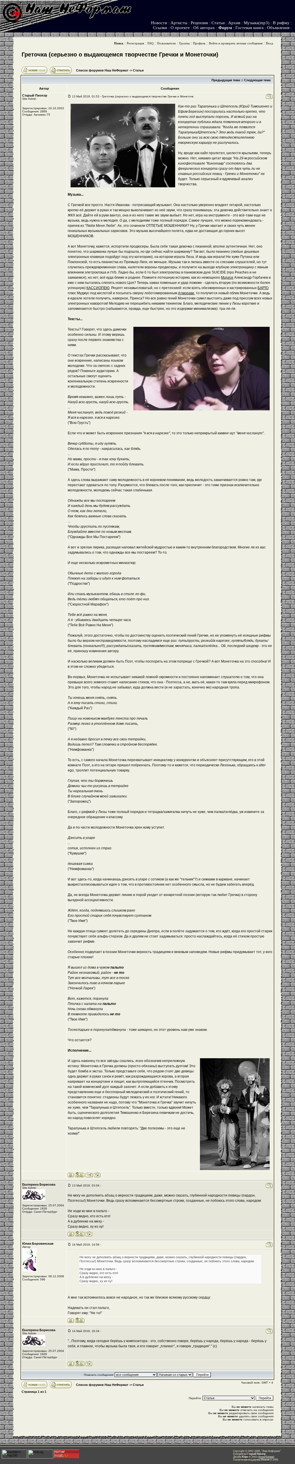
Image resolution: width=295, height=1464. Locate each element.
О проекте (180, 27)
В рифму (281, 22)
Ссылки (160, 27)
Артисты (179, 22)
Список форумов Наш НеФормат (102, 70)
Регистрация (135, 43)
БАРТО (263, 288)
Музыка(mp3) (256, 22)
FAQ (151, 43)
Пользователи (166, 43)
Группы (184, 43)
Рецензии (199, 22)
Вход (269, 43)
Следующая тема (257, 80)
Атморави (186, 293)
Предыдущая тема (225, 80)
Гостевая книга (249, 27)
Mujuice (227, 278)
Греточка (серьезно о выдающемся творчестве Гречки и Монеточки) (120, 54)
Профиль (199, 43)
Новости (159, 22)
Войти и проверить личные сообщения (235, 43)
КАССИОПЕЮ (97, 288)
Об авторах (204, 27)
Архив (234, 22)
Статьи (218, 22)
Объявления (278, 27)
